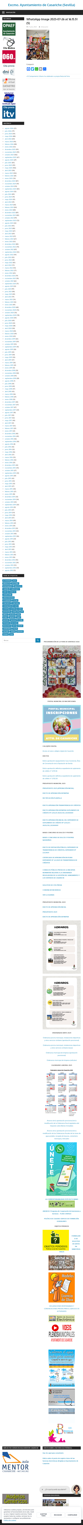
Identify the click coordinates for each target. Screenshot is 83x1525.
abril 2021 (8, 297)
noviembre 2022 (10, 247)
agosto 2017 (9, 412)
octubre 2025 (9, 155)
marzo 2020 (9, 331)
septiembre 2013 (10, 536)
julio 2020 (8, 320)
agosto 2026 (9, 128)
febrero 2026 (9, 144)
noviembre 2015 (10, 468)
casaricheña (7, 595)
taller (15, 628)
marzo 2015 (9, 489)
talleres (6, 631)
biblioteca (18, 586)
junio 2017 (8, 418)
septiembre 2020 (10, 315)
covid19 (5, 609)
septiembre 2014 (10, 505)
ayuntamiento (8, 586)
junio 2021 (8, 291)
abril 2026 (8, 139)
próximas (6, 623)
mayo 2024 (8, 199)
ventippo (20, 631)
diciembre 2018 (10, 370)
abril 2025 (8, 170)
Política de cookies (10, 1520)
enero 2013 (8, 557)
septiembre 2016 (10, 441)
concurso (15, 603)
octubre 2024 (9, 186)
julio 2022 (8, 257)
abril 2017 (8, 423)
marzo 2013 (9, 552)
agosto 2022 (9, 255)
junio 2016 (8, 449)
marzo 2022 (9, 268)
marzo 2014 (9, 520)
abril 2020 (8, 328)
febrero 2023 (9, 239)
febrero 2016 (9, 460)
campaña (6, 589)
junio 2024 (8, 197)
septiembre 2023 (10, 220)
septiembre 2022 (10, 252)
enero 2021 (8, 305)
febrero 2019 (9, 365)
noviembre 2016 (10, 436)
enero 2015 (8, 494)
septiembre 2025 (10, 157)
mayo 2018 (8, 389)
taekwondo (7, 628)
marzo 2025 (9, 173)
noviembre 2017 (10, 405)
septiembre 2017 (10, 410)
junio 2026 (8, 134)
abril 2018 (8, 391)
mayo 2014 (8, 515)
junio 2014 (8, 513)
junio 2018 (8, 386)
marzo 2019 (9, 363)
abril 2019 (8, 360)
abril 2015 (8, 486)
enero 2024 (9, 210)
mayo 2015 (8, 484)
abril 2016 (8, 455)
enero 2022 (9, 273)
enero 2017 (8, 431)
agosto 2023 (9, 223)
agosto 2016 (9, 444)
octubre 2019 (9, 344)
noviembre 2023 (10, 215)
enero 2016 (8, 462)
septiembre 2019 (10, 347)
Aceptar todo (43, 1515)
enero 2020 (9, 336)
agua (14, 580)
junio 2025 (8, 165)
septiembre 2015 (10, 473)
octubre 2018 (9, 376)
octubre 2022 (9, 249)
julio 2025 (8, 163)
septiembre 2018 (10, 378)
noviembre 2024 (10, 184)
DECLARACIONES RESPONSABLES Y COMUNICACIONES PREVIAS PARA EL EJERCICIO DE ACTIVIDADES (61, 1308)
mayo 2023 (8, 231)
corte (16, 606)
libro (18, 617)
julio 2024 (8, 194)
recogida (14, 623)
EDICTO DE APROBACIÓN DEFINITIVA (56, 793)
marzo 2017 (9, 426)
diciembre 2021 (10, 276)
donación (15, 611)
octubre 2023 (9, 218)
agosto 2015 (9, 476)
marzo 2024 (9, 205)
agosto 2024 (9, 191)
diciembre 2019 (10, 339)
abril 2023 (8, 234)
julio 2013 (8, 541)
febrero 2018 (9, 397)
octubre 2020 (9, 313)
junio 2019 (8, 355)
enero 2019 (8, 368)
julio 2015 (8, 478)
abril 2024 (8, 202)
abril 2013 (8, 549)
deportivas (7, 611)
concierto (6, 603)
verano (5, 634)
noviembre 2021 (10, 278)
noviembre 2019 (10, 342)
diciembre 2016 (10, 434)
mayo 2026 (8, 136)
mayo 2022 (8, 263)
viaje (11, 634)
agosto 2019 (9, 349)
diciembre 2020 (10, 307)
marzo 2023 (9, 236)
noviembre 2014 (10, 499)
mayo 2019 (8, 357)
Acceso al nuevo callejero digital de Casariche (58, 751)
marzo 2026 (9, 142)
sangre (20, 626)
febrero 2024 (9, 207)
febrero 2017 (9, 428)
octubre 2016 (9, 439)
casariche (12, 592)
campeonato (15, 589)
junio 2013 (8, 544)
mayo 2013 (8, 547)
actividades (7, 580)
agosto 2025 (9, 160)
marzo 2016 (9, 457)
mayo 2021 (8, 294)
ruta (14, 626)
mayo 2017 (8, 420)
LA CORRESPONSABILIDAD (55, 1199)
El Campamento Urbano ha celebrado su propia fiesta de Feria (48, 76)
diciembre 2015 (10, 465)
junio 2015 (8, 481)
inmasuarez (44, 27)
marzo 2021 (9, 299)
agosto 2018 (9, 381)
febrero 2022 (9, 270)
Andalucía (6, 583)
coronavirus (7, 606)
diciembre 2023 (10, 213)
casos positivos (8, 597)
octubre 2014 (9, 502)
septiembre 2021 (10, 284)
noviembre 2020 (10, 310)
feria (18, 614)
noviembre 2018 (10, 373)
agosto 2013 (9, 539)
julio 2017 (8, 415)
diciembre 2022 (10, 244)
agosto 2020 (9, 318)
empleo (5, 614)
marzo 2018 (9, 394)
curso (20, 609)
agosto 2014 (9, 507)
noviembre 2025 (10, 152)
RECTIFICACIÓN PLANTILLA (52, 798)
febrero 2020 (9, 334)
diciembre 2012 (10, 560)
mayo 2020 (8, 326)
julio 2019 (8, 352)
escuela (12, 614)
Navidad (13, 620)
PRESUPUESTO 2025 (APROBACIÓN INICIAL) (58, 788)
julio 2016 (8, 447)
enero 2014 (8, 526)
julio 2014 (8, 510)
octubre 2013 (9, 534)
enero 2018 (8, 399)
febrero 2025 (9, 176)
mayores (6, 620)
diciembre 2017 (10, 402)
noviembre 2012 (10, 563)
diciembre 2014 (10, 497)
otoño (20, 620)
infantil (12, 617)
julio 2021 (8, 289)
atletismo (15, 583)
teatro (13, 631)
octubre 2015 (9, 470)
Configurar (72, 1515)
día (22, 611)
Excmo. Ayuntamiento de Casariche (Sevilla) (41, 5)
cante (5, 592)
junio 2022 (8, 260)
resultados (7, 626)
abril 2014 (8, 518)
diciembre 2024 (10, 181)
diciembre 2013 (10, 528)
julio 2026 (8, 131)
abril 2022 (8, 265)
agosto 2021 (9, 286)
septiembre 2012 (10, 568)
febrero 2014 (9, 523)
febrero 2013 (9, 555)
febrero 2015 (9, 491)
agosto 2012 (9, 570)
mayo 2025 (8, 168)
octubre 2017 (9, 407)
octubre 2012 (9, 565)
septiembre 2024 (10, 189)
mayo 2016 (8, 452)
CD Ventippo (7, 600)
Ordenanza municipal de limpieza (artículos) (62, 1060)
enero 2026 (9, 147)
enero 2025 (9, 178)
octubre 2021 (9, 281)
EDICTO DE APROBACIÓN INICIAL (54, 907)
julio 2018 (8, 384)
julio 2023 (8, 226)
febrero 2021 (9, 302)
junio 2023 (8, 228)
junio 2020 (8, 323)
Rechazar (58, 1515)
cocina (15, 600)
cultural (13, 609)
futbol (5, 617)
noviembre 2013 (10, 531)
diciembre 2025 (10, 149)
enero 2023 (9, 241)
